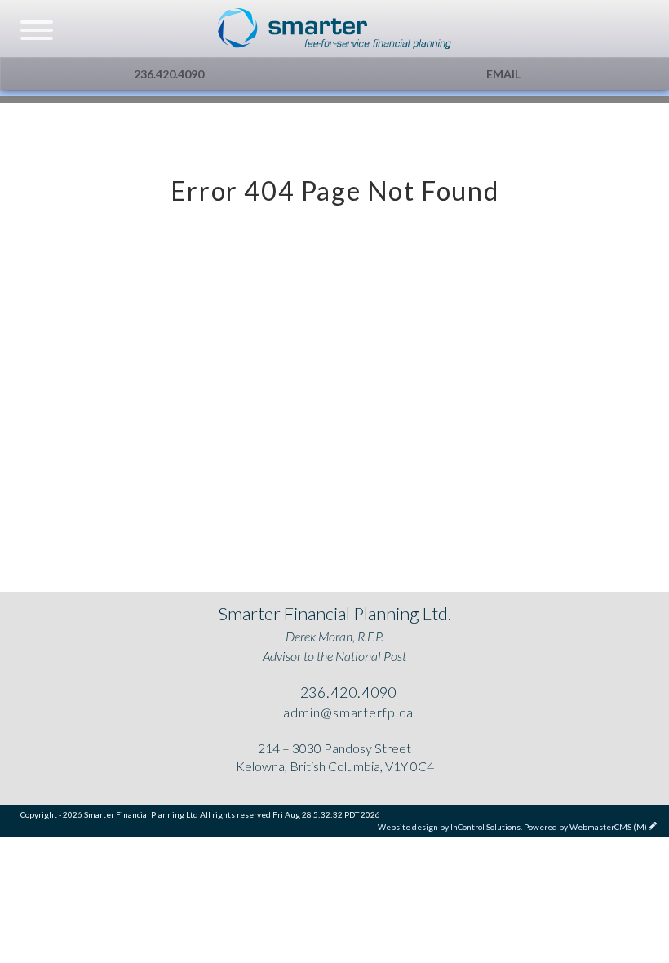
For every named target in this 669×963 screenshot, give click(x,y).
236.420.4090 (167, 74)
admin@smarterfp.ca (346, 712)
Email (502, 74)
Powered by (585, 827)
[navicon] (36, 31)
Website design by (449, 827)
